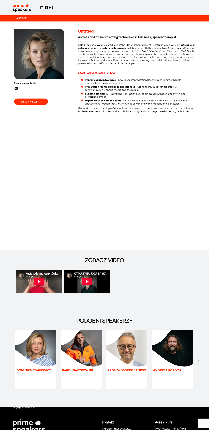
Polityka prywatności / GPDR (24, 408)
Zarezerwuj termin (31, 101)
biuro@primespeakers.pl (117, 429)
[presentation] (11, 367)
